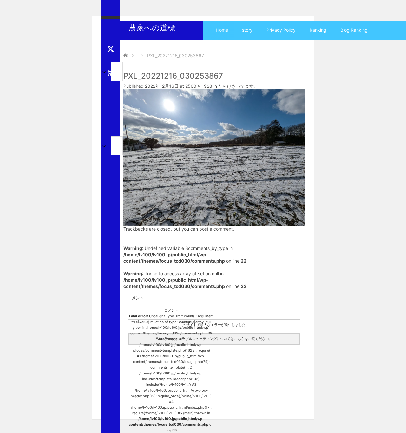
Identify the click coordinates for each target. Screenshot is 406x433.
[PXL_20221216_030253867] (214, 157)
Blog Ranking (354, 30)
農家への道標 (152, 27)
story (247, 30)
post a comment (216, 229)
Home (222, 30)
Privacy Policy (281, 30)
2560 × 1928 (198, 86)
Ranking (318, 30)
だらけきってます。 (238, 86)
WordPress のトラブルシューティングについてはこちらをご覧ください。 (214, 338)
